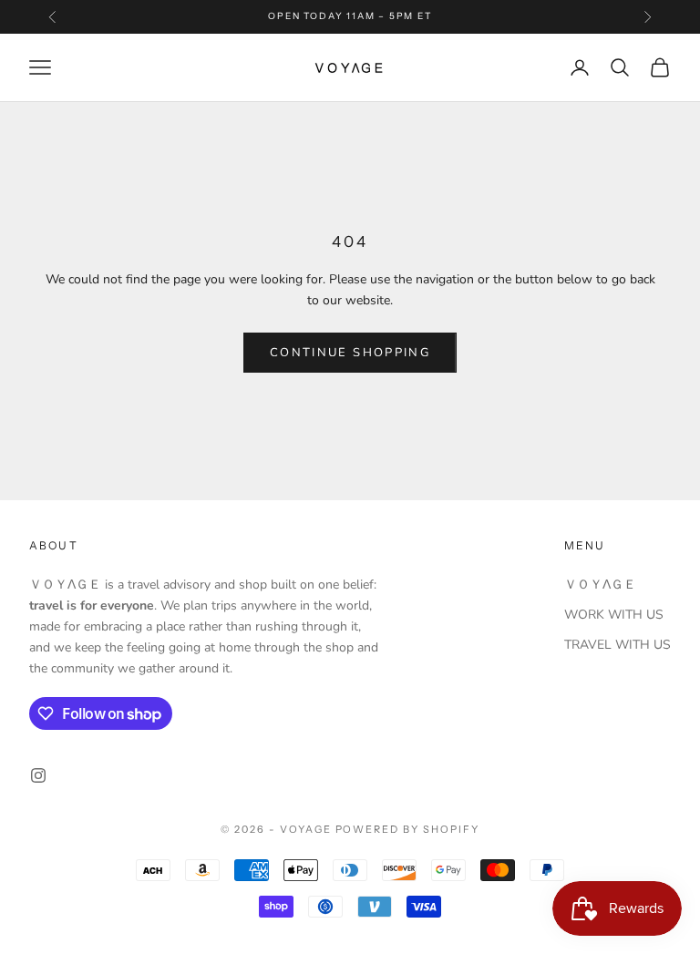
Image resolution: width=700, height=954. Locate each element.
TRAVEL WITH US (617, 644)
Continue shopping (350, 352)
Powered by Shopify (407, 829)
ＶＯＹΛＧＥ (600, 584)
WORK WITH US (614, 614)
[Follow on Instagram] (38, 775)
